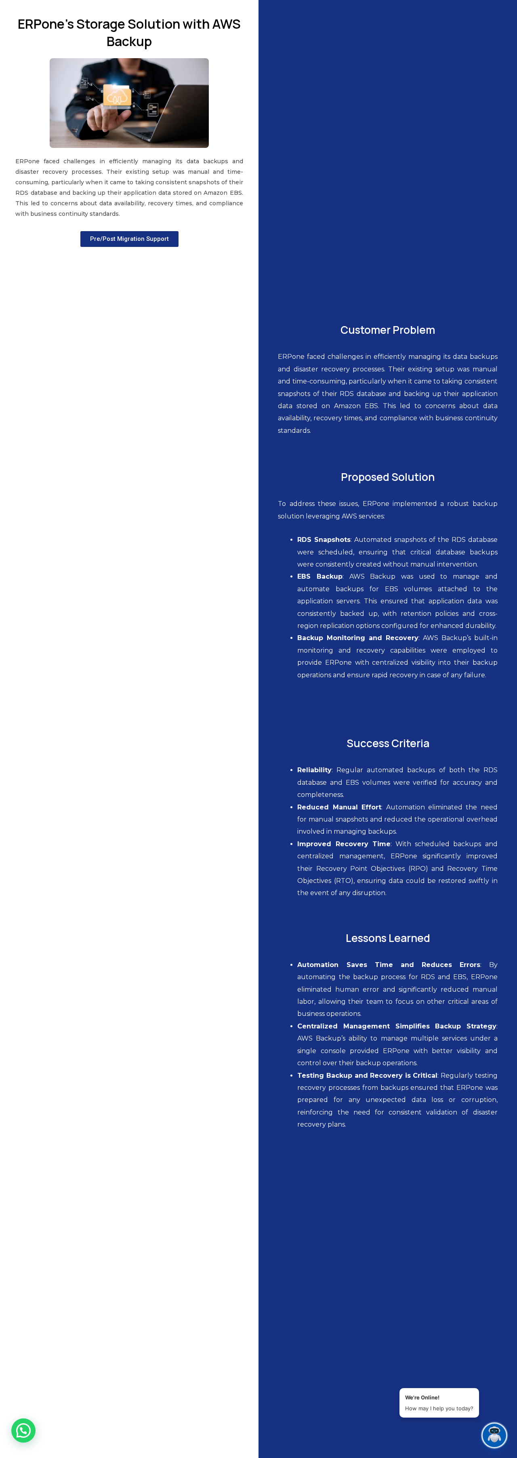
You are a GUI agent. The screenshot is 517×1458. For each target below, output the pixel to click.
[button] (23, 1430)
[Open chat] (494, 1435)
